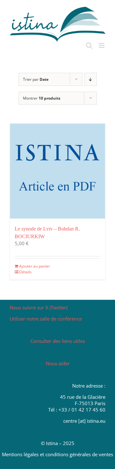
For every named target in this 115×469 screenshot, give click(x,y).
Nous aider (58, 363)
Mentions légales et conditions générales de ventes (57, 454)
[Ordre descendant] (90, 79)
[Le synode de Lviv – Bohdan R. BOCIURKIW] (57, 171)
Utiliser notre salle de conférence (46, 318)
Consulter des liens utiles (57, 341)
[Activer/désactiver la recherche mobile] (89, 45)
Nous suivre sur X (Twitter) (38, 307)
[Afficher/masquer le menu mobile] (102, 45)
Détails (25, 272)
